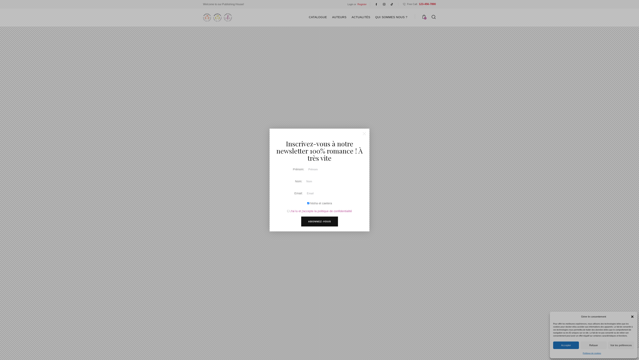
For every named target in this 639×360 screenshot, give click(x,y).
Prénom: (298, 169)
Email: (298, 193)
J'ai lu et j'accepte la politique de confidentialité (321, 211)
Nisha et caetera (320, 203)
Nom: (298, 181)
